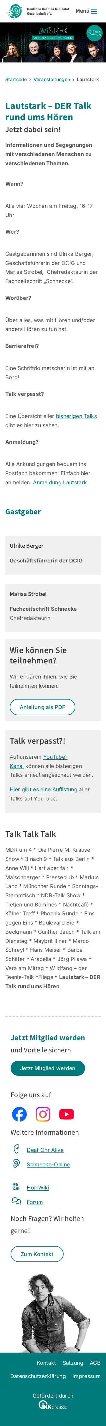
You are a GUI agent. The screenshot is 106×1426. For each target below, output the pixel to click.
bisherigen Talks (76, 416)
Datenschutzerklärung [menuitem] (38, 1376)
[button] (94, 11)
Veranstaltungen (52, 79)
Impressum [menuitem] (86, 1376)
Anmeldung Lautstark (60, 482)
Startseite (16, 79)
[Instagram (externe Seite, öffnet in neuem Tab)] (43, 1120)
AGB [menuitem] (95, 1362)
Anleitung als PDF (42, 707)
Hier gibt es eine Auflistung (43, 789)
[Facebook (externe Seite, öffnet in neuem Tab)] (19, 1120)
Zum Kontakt (37, 1254)
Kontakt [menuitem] (46, 1362)
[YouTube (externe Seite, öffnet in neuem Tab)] (66, 1120)
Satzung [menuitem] (73, 1362)
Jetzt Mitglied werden (48, 1068)
